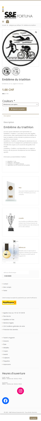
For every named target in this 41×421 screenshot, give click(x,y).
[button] (3, 21)
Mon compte (7, 287)
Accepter (33, 418)
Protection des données (10, 329)
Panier (5, 290)
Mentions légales (8, 323)
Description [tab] (7, 116)
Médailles (6, 347)
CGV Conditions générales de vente (14, 326)
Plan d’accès (7, 316)
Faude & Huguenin (9, 337)
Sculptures (6, 357)
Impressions (7, 364)
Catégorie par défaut (15, 25)
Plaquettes (6, 361)
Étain (4, 344)
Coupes (5, 351)
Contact (5, 284)
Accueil (4, 25)
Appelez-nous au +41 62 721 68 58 (14, 313)
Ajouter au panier (19, 109)
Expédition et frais (8, 319)
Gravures (6, 341)
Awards (5, 354)
